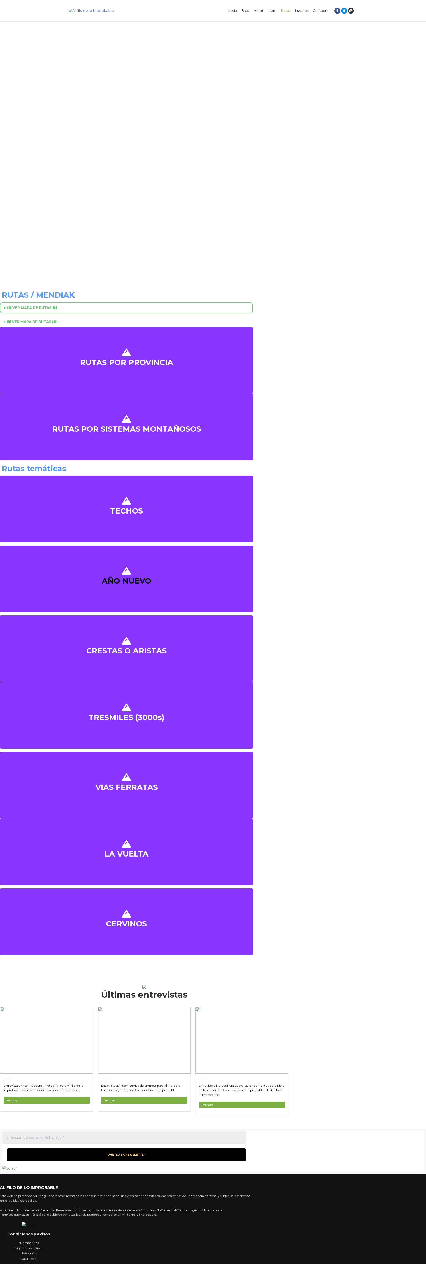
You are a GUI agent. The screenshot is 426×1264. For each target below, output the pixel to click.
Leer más (11, 1100)
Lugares (301, 10)
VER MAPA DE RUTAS (32, 308)
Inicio (232, 10)
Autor (258, 10)
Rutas (285, 10)
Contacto (321, 10)
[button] (126, 308)
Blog (245, 10)
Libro (272, 10)
